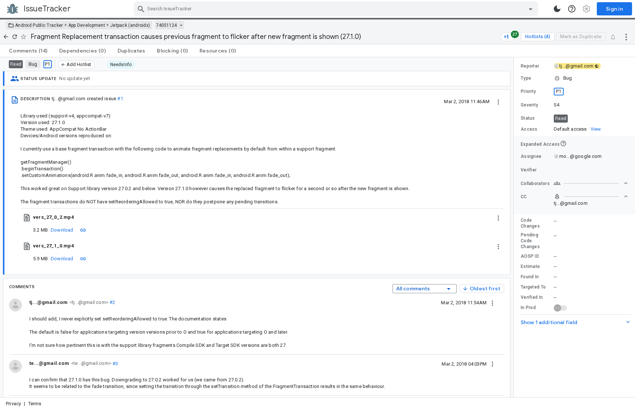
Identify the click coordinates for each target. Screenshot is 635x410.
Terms (35, 403)
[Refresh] (14, 36)
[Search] (141, 8)
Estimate (530, 266)
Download (62, 230)
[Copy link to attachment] (83, 229)
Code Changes (530, 223)
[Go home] (5, 36)
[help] (571, 8)
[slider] (514, 227)
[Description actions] (498, 101)
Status (528, 118)
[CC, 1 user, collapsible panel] (591, 196)
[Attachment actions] (498, 217)
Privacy (13, 403)
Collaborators (535, 183)
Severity (529, 105)
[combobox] (336, 8)
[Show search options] (530, 8)
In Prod (528, 307)
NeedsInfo (121, 64)
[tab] (28, 50)
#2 (111, 302)
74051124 (166, 25)
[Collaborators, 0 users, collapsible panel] (591, 183)
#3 (114, 363)
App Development (86, 25)
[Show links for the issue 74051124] (181, 25)
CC (524, 196)
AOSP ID (530, 256)
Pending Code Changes (530, 240)
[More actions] (626, 37)
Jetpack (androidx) (130, 25)
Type (526, 78)
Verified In (532, 297)
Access (529, 129)
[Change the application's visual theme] (557, 8)
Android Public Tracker (39, 25)
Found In (530, 276)
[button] (574, 78)
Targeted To (533, 287)
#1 (120, 98)
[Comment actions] (492, 302)
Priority (528, 91)
